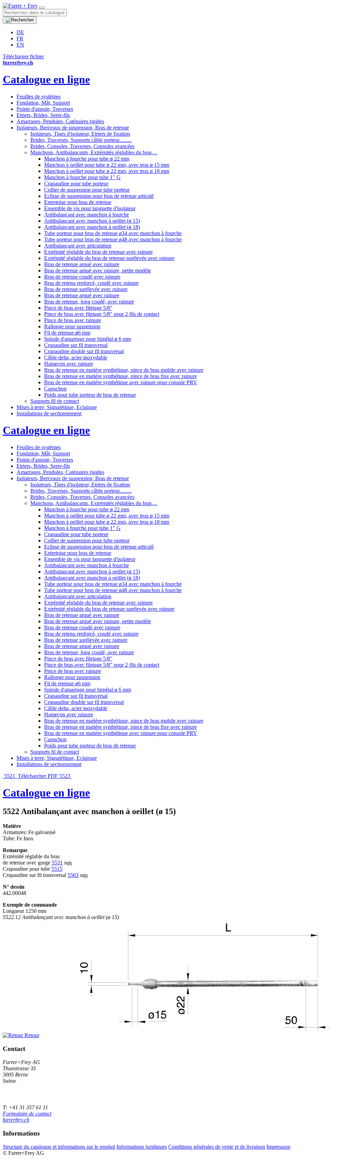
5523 (65, 776)
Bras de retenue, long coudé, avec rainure (89, 302)
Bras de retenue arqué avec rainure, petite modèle (97, 270)
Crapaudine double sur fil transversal (84, 351)
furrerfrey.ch (16, 1120)
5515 (56, 869)
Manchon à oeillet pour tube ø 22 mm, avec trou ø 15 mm (106, 165)
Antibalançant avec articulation (77, 246)
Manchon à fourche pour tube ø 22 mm (86, 159)
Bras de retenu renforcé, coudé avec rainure (91, 283)
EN (20, 45)
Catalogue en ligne (46, 79)
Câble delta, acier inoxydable (75, 357)
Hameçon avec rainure (68, 364)
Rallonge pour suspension (72, 326)
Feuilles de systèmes (39, 96)
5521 (10, 776)
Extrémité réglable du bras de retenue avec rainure (98, 252)
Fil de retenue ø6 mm (67, 333)
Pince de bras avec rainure (72, 320)
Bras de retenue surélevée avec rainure (86, 289)
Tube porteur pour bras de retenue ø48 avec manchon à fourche (113, 239)
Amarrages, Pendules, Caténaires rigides (60, 121)
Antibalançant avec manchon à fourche (86, 215)
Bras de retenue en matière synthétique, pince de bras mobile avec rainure (123, 370)
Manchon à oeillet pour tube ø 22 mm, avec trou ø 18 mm (106, 171)
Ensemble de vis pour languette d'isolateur (89, 208)
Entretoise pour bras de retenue (77, 202)
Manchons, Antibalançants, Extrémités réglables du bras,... (93, 152)
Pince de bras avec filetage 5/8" (78, 308)
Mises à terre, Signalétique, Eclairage (57, 407)
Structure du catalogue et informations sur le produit (59, 1147)
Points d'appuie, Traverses (45, 109)
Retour (31, 1035)
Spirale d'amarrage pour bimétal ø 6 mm (87, 339)
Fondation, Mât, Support (43, 103)
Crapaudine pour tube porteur (76, 183)
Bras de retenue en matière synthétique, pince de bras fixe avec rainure (120, 376)
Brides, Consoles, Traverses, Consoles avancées (82, 146)
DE (20, 32)
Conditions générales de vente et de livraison (216, 1147)
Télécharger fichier (23, 56)
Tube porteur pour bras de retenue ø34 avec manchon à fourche (113, 233)
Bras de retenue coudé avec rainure (82, 277)
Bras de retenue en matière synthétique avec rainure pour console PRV (120, 382)
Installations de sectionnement (49, 413)
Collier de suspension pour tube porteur (87, 190)
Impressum (278, 1147)
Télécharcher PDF (38, 776)
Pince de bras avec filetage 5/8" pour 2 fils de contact (101, 314)
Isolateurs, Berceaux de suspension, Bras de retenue (73, 128)
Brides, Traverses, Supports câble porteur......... (81, 140)
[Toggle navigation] (41, 8)
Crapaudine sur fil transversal (76, 345)
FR (20, 38)
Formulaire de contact (27, 1114)
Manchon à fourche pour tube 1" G (82, 177)
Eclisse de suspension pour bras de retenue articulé (99, 196)
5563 (73, 875)
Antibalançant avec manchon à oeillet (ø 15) (92, 221)
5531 (57, 863)
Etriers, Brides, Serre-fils (43, 115)
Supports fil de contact (54, 401)
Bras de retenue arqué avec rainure (81, 264)
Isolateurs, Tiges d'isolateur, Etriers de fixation (80, 134)
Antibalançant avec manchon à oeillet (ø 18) (92, 227)
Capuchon (55, 389)
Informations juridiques (142, 1147)
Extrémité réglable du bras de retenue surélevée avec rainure (109, 258)
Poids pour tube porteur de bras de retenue (90, 395)
